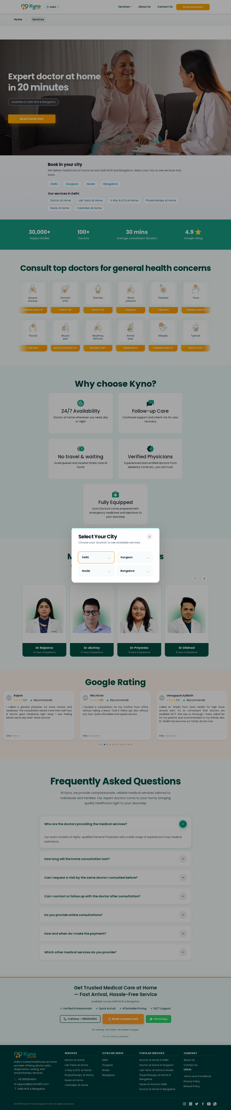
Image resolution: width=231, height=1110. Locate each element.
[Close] (149, 537)
